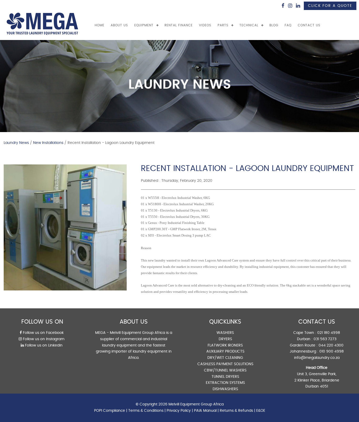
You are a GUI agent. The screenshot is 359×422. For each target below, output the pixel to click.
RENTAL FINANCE (179, 25)
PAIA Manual (205, 411)
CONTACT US (309, 25)
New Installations (48, 143)
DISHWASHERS (225, 389)
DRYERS (225, 339)
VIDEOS (205, 25)
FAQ (288, 25)
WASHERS (225, 333)
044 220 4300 (331, 345)
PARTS (223, 25)
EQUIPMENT (143, 25)
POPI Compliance (109, 411)
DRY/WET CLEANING (225, 358)
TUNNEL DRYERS (225, 377)
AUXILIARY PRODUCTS (225, 351)
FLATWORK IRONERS (225, 345)
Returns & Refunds (236, 411)
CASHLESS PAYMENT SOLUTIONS (225, 364)
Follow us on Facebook (43, 333)
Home (99, 25)
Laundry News (16, 143)
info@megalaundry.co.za (317, 358)
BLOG (273, 25)
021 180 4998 (328, 333)
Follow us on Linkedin (43, 345)
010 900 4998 (331, 351)
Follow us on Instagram (43, 339)
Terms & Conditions (145, 411)
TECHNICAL (248, 25)
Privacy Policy (179, 411)
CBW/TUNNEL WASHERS (225, 370)
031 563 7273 (325, 339)
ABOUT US (119, 25)
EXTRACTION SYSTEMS (225, 383)
